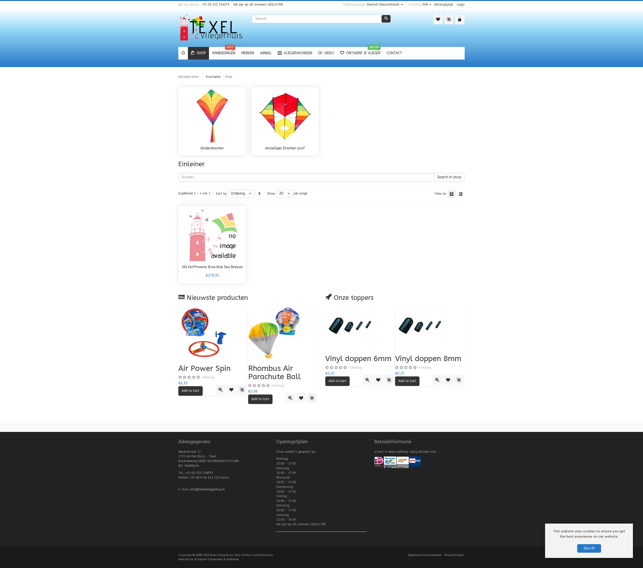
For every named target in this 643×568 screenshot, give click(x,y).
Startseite (213, 77)
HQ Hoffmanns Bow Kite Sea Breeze (212, 267)
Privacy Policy (453, 555)
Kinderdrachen (212, 148)
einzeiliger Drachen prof (285, 148)
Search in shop (449, 177)
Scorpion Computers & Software (216, 559)
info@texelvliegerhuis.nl (207, 489)
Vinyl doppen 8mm (428, 358)
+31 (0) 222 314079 (215, 4)
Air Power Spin (204, 368)
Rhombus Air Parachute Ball (274, 372)
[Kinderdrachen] (212, 116)
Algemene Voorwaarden (425, 555)
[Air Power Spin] (213, 333)
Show (271, 193)
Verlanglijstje (443, 4)
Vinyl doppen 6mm (358, 358)
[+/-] (259, 194)
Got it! (589, 548)
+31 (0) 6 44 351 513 (204, 477)
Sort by (221, 193)
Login (461, 4)
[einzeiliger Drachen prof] (285, 116)
